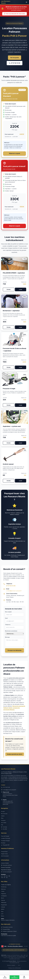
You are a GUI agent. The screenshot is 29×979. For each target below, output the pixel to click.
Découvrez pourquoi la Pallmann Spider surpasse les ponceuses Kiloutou (14, 707)
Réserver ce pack (14, 153)
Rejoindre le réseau (6, 869)
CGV (19, 965)
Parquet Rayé (4, 851)
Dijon (2, 911)
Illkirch (2, 898)
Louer (20, 289)
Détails (9, 289)
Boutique (3, 842)
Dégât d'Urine (4, 853)
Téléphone (7, 624)
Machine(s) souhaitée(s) (11, 631)
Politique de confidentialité (14, 968)
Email (6, 618)
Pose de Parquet (5, 836)
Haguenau (3, 893)
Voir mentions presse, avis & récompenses (14, 949)
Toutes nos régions (6, 884)
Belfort (2, 909)
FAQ (2, 824)
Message (7, 637)
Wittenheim (3, 902)
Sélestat (3, 907)
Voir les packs (14, 57)
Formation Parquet (5, 840)
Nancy (2, 916)
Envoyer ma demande (14, 650)
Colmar (2, 891)
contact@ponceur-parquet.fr (14, 590)
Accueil (3, 811)
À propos (3, 820)
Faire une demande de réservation (15, 13)
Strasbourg (3, 886)
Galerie (2, 815)
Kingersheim (4, 904)
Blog (2, 818)
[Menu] (26, 2)
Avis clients (3, 822)
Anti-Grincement (5, 856)
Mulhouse (3, 889)
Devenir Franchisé (5, 867)
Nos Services (4, 813)
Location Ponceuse (5, 838)
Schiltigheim (4, 895)
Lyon (2, 913)
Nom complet (8, 611)
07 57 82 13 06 (15, 63)
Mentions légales (11, 965)
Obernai (3, 900)
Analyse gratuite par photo (14, 754)
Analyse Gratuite (5, 863)
